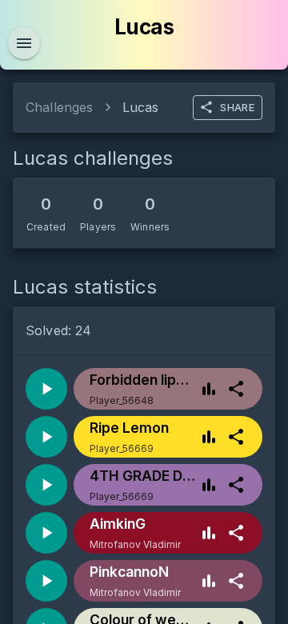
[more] (236, 388)
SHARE (237, 107)
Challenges (60, 107)
